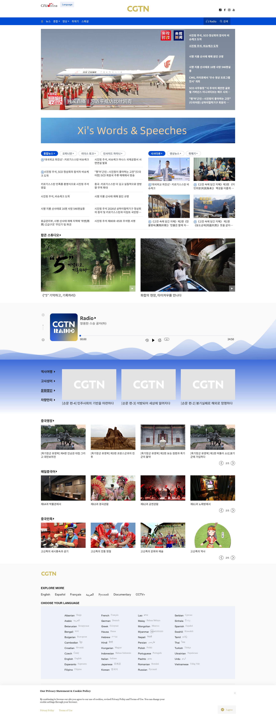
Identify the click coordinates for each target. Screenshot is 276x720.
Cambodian (73, 642)
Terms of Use (65, 710)
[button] (71, 106)
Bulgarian (76, 637)
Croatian (74, 648)
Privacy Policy (47, 710)
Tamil (181, 637)
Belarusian (77, 626)
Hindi (107, 642)
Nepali (145, 637)
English (45, 594)
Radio (213, 21)
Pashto (145, 658)
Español (60, 594)
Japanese (111, 664)
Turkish (183, 648)
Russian (147, 669)
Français (75, 594)
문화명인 (46, 390)
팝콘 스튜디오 (50, 235)
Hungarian (111, 648)
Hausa (108, 631)
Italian (109, 658)
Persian (146, 642)
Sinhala (183, 620)
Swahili (184, 631)
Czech (72, 653)
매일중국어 (48, 471)
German (110, 620)
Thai (180, 642)
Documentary (122, 594)
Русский (104, 594)
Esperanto (76, 664)
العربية (90, 594)
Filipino (73, 669)
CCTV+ (140, 594)
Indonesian (116, 653)
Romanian (148, 664)
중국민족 (46, 518)
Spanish (184, 626)
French (109, 615)
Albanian (73, 615)
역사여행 (46, 371)
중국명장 (46, 420)
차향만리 (46, 399)
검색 (225, 21)
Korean (109, 669)
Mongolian (148, 626)
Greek (109, 626)
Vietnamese (187, 664)
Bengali (72, 631)
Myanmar (150, 631)
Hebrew (109, 637)
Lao (143, 615)
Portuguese (150, 653)
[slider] (80, 335)
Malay (149, 620)
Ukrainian (186, 653)
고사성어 (46, 381)
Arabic (72, 620)
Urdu (180, 658)
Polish (145, 648)
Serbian (183, 615)
